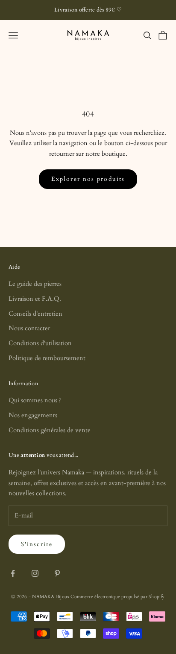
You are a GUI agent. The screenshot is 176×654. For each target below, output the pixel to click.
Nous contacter (29, 328)
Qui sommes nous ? (35, 400)
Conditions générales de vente (50, 430)
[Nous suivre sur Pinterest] (57, 573)
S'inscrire (37, 544)
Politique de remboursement (47, 358)
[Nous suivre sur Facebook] (13, 573)
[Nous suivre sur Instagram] (35, 573)
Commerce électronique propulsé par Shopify (117, 596)
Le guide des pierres (35, 283)
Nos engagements (33, 415)
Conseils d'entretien (35, 313)
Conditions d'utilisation (40, 343)
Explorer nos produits (88, 179)
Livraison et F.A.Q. (35, 298)
